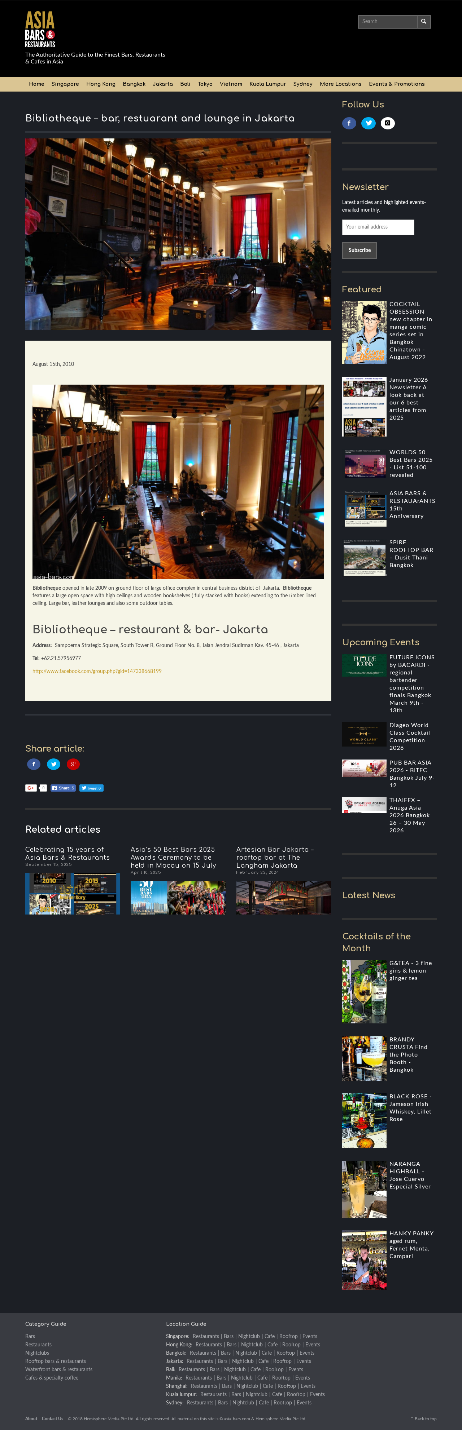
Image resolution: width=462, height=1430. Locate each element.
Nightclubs (37, 1353)
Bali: (170, 1369)
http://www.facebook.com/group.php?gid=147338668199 (97, 671)
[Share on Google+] (73, 764)
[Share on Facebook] (33, 764)
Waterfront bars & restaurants (58, 1369)
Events (309, 1336)
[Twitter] (368, 123)
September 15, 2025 (48, 864)
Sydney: (175, 1402)
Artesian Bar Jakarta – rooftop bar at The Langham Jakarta (275, 857)
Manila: (174, 1378)
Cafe (270, 1336)
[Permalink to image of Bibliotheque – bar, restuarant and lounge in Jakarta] (178, 233)
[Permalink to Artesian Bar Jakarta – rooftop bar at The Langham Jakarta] (283, 898)
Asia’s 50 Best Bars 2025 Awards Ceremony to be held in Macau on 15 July (173, 857)
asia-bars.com (237, 1419)
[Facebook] (349, 123)
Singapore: (177, 1336)
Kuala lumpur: (181, 1394)
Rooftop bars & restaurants (55, 1361)
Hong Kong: (179, 1344)
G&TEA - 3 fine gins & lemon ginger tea (410, 970)
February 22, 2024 (257, 872)
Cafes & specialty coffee (51, 1378)
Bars (30, 1336)
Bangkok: (176, 1353)
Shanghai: (177, 1386)
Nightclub (249, 1336)
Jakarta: (174, 1361)
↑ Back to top (423, 1419)
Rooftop (288, 1336)
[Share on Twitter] (53, 764)
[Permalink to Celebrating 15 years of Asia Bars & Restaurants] (72, 894)
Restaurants (38, 1344)
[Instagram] (388, 123)
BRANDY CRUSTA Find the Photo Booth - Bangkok (408, 1055)
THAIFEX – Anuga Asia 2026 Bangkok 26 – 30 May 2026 (409, 815)
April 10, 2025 (146, 872)
